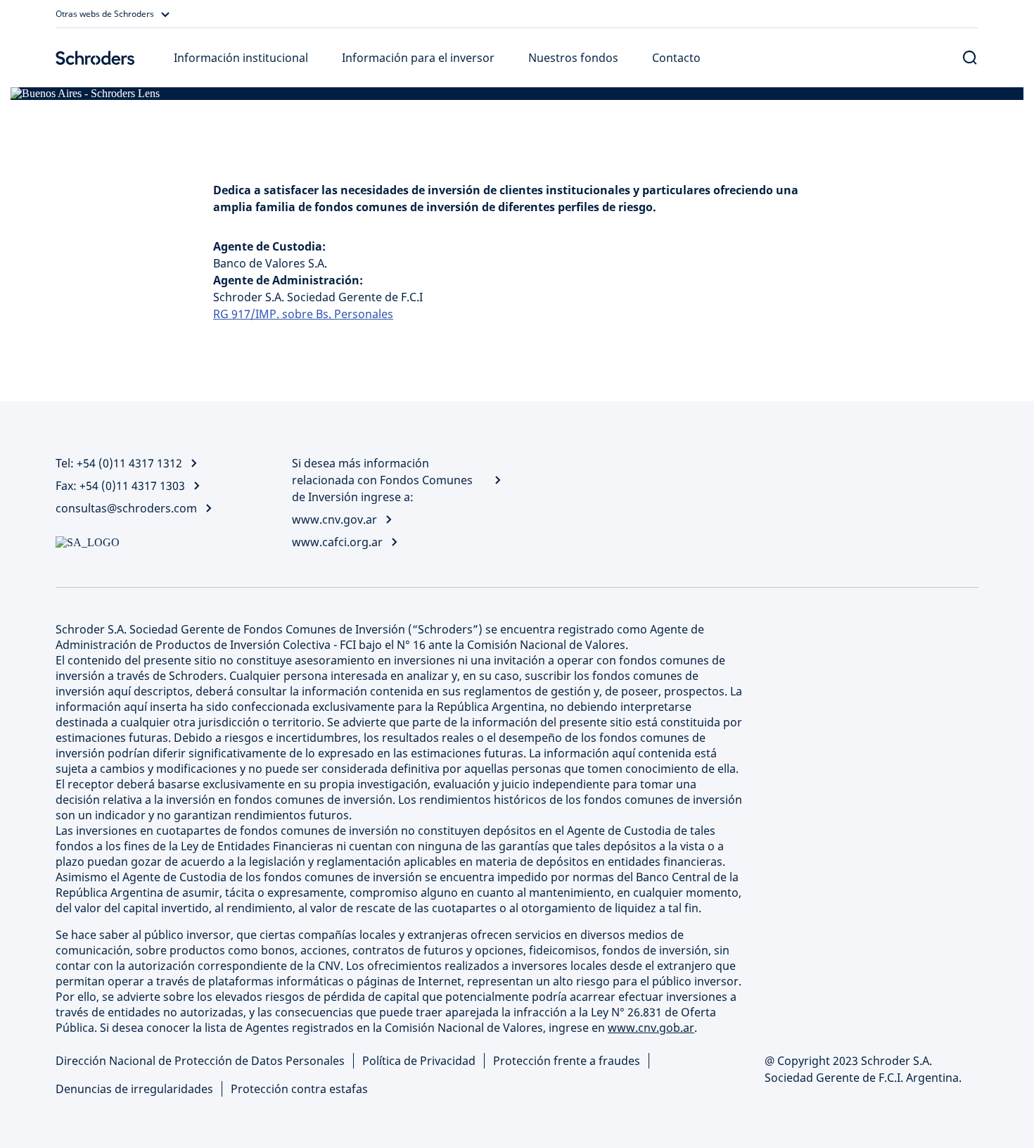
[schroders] (95, 57)
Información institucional (241, 57)
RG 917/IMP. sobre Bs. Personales (303, 314)
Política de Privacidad (418, 1060)
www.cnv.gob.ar (651, 1027)
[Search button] (970, 57)
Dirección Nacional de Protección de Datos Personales (200, 1060)
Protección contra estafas (299, 1089)
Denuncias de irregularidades (134, 1089)
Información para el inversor (418, 57)
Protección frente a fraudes (566, 1060)
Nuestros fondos (573, 57)
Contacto (676, 57)
